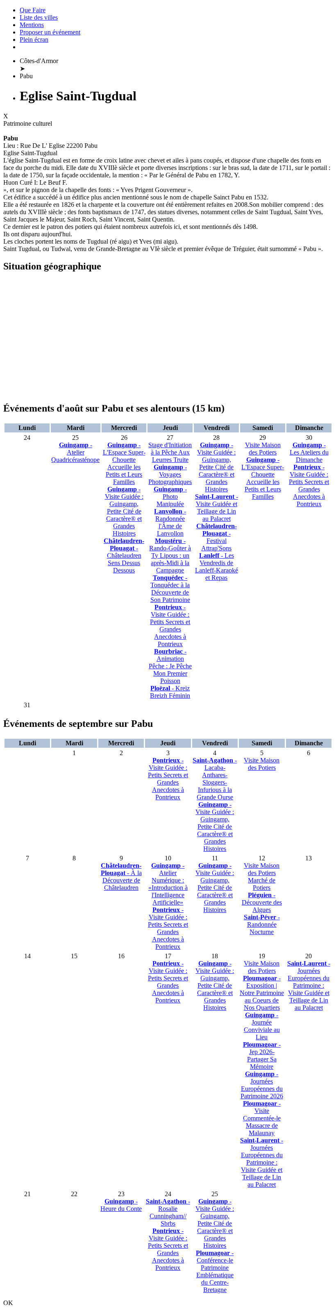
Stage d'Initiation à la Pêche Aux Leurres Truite (170, 452)
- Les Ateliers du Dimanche (309, 452)
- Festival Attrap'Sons (216, 537)
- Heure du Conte (121, 1205)
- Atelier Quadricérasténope (75, 452)
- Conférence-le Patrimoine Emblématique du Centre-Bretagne (215, 1271)
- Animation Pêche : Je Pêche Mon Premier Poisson (170, 666)
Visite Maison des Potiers (263, 448)
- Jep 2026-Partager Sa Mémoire (262, 1055)
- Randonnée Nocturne (262, 924)
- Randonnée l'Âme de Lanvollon (170, 522)
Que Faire (32, 10)
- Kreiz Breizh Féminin (170, 692)
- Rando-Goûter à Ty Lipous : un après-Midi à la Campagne (170, 555)
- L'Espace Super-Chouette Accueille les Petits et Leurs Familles (124, 463)
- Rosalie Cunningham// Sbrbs (168, 1212)
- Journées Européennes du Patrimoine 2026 (262, 1085)
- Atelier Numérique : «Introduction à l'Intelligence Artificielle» (168, 884)
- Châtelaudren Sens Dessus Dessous (124, 555)
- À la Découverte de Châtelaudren (121, 876)
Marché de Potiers (261, 884)
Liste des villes (39, 17)
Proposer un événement (50, 32)
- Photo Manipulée (170, 496)
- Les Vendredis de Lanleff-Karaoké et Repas (216, 566)
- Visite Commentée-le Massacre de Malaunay (262, 1118)
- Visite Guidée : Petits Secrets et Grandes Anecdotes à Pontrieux (170, 625)
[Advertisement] (168, 337)
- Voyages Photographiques (170, 474)
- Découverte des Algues (262, 902)
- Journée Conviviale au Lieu (262, 1026)
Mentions (32, 24)
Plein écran (34, 39)
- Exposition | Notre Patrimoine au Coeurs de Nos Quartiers (262, 993)
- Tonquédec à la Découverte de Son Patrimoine (170, 588)
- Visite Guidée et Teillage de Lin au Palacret (216, 507)
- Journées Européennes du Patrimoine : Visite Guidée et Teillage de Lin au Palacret (261, 1162)
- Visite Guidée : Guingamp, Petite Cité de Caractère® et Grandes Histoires (124, 511)
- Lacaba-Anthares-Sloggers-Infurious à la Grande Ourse (215, 779)
